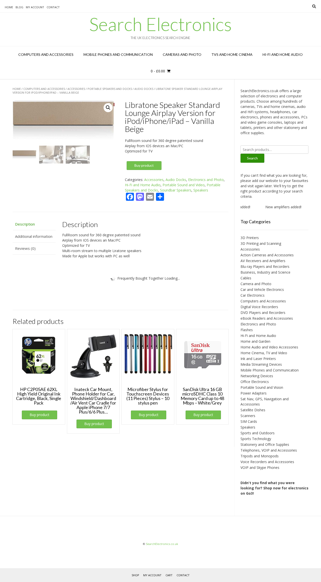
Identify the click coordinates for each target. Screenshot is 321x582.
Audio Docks (143, 89)
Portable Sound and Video (184, 184)
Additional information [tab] (33, 236)
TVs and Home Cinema (232, 54)
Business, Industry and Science (265, 272)
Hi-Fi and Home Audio (283, 54)
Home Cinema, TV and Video (263, 352)
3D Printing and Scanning (260, 243)
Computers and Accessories (45, 54)
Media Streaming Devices (261, 364)
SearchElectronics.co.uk (162, 544)
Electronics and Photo (206, 179)
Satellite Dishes (252, 410)
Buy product (144, 165)
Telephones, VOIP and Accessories (268, 450)
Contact (53, 7)
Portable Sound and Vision (261, 387)
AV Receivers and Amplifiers (262, 260)
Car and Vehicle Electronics (262, 289)
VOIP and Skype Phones (259, 467)
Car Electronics (252, 295)
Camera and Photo (255, 283)
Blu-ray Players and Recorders (264, 266)
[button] (108, 107)
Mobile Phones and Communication (118, 54)
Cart (169, 575)
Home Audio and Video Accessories (269, 347)
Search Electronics (160, 24)
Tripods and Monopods (259, 456)
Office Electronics (254, 381)
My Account (35, 7)
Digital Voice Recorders (259, 306)
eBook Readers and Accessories (266, 318)
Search (252, 158)
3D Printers (249, 237)
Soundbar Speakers (175, 190)
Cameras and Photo (182, 54)
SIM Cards (248, 421)
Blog (19, 7)
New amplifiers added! (277, 207)
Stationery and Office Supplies (264, 444)
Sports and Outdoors (257, 433)
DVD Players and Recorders (262, 312)
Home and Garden (255, 341)
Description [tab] (25, 224)
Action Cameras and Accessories (267, 255)
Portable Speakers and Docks (110, 89)
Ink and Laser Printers (258, 358)
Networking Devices (256, 375)
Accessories (76, 89)
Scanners (247, 415)
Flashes (246, 329)
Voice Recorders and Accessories (267, 461)
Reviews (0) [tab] (25, 248)
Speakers (200, 190)
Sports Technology (255, 438)
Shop (135, 575)
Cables (245, 278)
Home (9, 7)
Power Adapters (253, 393)
